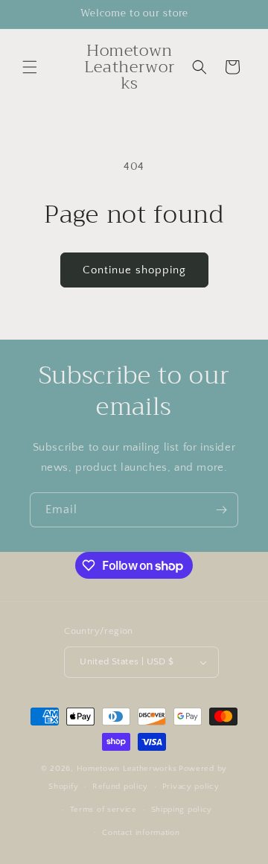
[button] (29, 67)
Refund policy (120, 786)
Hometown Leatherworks (127, 768)
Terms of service (103, 809)
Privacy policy (191, 786)
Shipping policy (182, 809)
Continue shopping (134, 270)
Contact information (140, 832)
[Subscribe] (221, 509)
